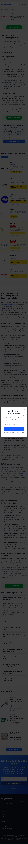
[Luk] (25, 409)
